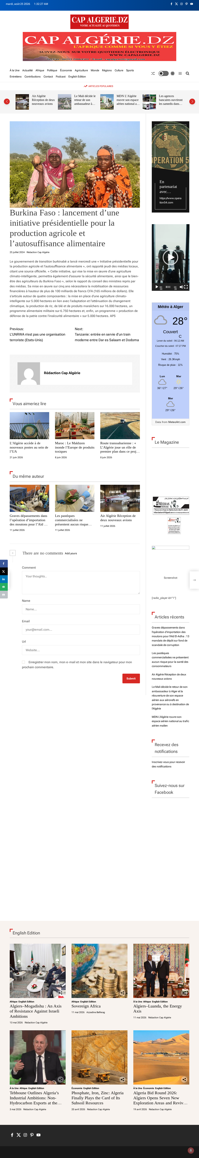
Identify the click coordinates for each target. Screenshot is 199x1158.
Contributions (32, 76)
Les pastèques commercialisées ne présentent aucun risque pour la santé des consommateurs (71, 524)
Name (26, 601)
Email (26, 621)
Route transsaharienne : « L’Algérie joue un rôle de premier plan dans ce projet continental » (119, 449)
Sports (130, 70)
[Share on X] (4, 571)
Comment (29, 567)
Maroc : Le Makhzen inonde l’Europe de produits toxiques (74, 447)
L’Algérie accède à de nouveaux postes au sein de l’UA (29, 447)
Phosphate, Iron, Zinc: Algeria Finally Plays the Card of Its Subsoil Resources (98, 1097)
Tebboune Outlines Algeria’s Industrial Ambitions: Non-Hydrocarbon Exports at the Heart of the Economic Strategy (37, 1100)
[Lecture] (157, 287)
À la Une (14, 70)
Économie (66, 70)
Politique (52, 70)
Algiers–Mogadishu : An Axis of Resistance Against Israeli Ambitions (36, 1011)
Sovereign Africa (86, 1006)
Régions (107, 70)
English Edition (77, 76)
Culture (119, 70)
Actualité (27, 70)
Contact (48, 76)
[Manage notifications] (191, 1150)
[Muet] (181, 287)
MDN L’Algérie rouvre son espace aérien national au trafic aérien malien (128, 101)
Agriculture (81, 70)
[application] (170, 257)
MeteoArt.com (177, 422)
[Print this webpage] (4, 594)
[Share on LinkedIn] (4, 579)
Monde (95, 70)
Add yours (71, 553)
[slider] (168, 287)
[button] (7, 101)
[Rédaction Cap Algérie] (28, 373)
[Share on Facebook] (4, 563)
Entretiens (16, 76)
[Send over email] (4, 587)
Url (24, 641)
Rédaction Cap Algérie (38, 252)
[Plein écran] (186, 287)
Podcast (60, 76)
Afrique (40, 70)
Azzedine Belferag (95, 1012)
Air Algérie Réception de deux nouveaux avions (43, 99)
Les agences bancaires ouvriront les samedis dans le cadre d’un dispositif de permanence (170, 105)
